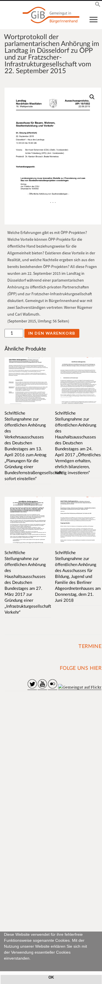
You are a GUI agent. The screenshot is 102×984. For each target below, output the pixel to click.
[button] (5, 965)
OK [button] (51, 977)
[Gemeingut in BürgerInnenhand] (51, 15)
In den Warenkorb (51, 333)
